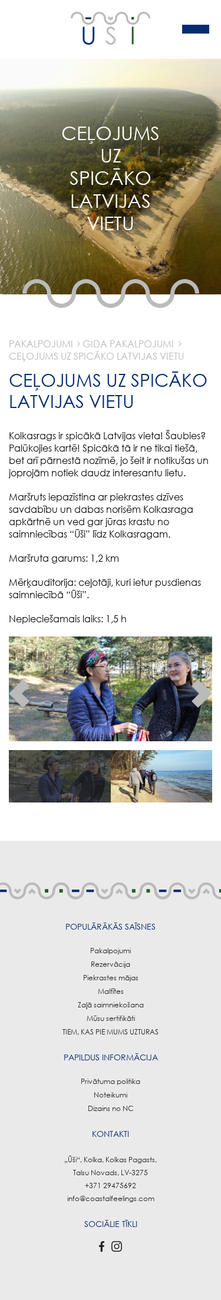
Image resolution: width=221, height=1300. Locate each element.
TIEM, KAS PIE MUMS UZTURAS (110, 1032)
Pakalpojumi (41, 343)
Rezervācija (110, 964)
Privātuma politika (110, 1081)
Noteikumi (110, 1095)
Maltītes (111, 991)
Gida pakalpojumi (128, 343)
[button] (19, 693)
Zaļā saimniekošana (111, 1005)
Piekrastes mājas (110, 978)
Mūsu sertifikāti (111, 1018)
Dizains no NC (111, 1108)
